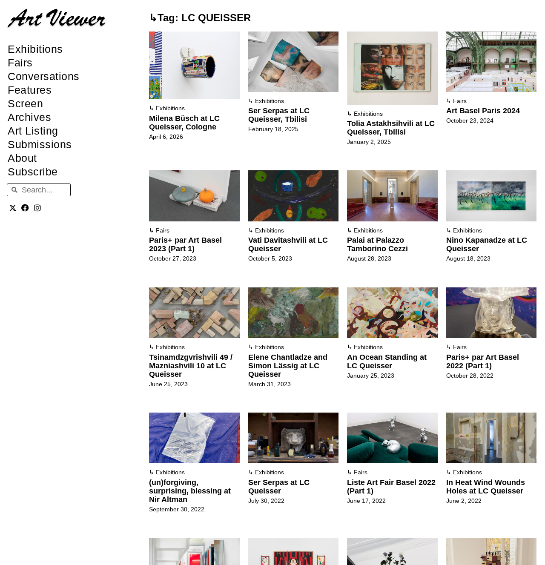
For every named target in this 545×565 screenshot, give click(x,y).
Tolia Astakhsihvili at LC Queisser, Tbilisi (391, 127)
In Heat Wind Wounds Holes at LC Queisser (485, 486)
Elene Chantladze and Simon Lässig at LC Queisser (287, 366)
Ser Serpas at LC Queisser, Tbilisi (279, 114)
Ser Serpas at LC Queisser (279, 486)
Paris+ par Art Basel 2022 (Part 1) (482, 361)
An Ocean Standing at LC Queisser (387, 361)
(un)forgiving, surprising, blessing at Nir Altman (190, 491)
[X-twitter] (13, 207)
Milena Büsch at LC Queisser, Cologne (184, 122)
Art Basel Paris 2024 (483, 110)
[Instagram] (38, 207)
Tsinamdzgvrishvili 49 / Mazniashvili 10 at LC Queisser (190, 366)
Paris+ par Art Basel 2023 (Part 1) (185, 244)
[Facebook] (25, 207)
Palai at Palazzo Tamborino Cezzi (377, 244)
